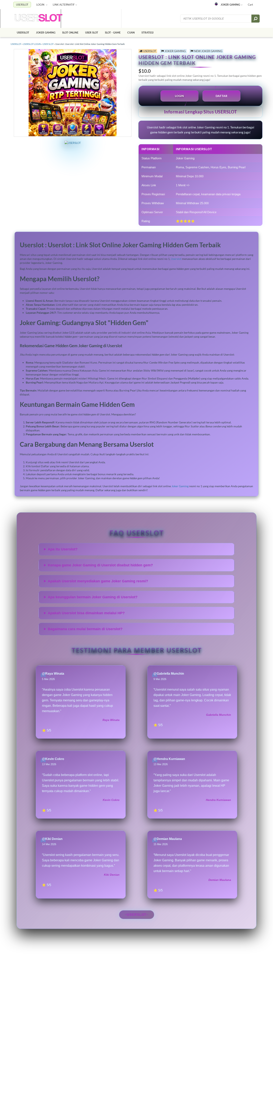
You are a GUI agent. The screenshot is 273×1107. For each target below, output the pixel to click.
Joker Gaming (179, 486)
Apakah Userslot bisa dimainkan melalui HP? (86, 613)
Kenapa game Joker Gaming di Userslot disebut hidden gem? (100, 565)
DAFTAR (221, 96)
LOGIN (40, 4)
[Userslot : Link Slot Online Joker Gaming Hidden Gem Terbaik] (38, 18)
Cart (250, 4)
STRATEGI (147, 32)
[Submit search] (255, 19)
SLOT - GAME (113, 32)
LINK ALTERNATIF (64, 4)
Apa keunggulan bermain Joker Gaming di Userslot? (92, 597)
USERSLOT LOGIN (32, 44)
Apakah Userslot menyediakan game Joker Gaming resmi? (98, 581)
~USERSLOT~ (136, 914)
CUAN (131, 32)
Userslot (176, 258)
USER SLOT (91, 32)
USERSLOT (22, 4)
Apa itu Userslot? (63, 549)
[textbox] (216, 19)
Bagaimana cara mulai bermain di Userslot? (85, 629)
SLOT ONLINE (70, 32)
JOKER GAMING (230, 4)
